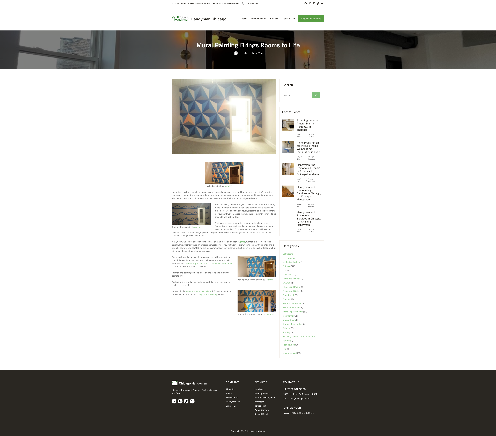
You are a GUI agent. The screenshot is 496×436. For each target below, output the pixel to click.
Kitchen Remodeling (292, 324)
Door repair (288, 274)
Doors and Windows (292, 278)
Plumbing (259, 389)
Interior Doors (289, 320)
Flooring (287, 299)
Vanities (291, 258)
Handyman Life (233, 401)
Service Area (232, 397)
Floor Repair (289, 295)
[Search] (316, 95)
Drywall (286, 283)
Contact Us (231, 406)
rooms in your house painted (198, 291)
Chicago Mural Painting (206, 294)
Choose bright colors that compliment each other (208, 263)
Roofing (286, 332)
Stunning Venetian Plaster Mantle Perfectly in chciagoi (308, 125)
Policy (229, 393)
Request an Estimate (311, 18)
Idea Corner (288, 316)
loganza (228, 186)
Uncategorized (290, 353)
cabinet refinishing (291, 262)
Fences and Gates (291, 291)
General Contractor (292, 303)
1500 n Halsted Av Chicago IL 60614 (301, 394)
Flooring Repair (261, 393)
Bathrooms (288, 254)
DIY (284, 270)
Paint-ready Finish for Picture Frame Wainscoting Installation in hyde (308, 147)
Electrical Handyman (264, 397)
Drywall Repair (261, 414)
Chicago (286, 266)
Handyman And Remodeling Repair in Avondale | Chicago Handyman (308, 169)
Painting (286, 328)
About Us (230, 389)
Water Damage (261, 410)
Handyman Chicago (208, 19)
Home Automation (291, 307)
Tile (284, 349)
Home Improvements (293, 312)
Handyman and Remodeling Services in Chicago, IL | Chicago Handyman (309, 193)
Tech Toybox (289, 345)
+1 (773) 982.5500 (295, 389)
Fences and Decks (291, 287)
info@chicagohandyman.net (297, 398)
